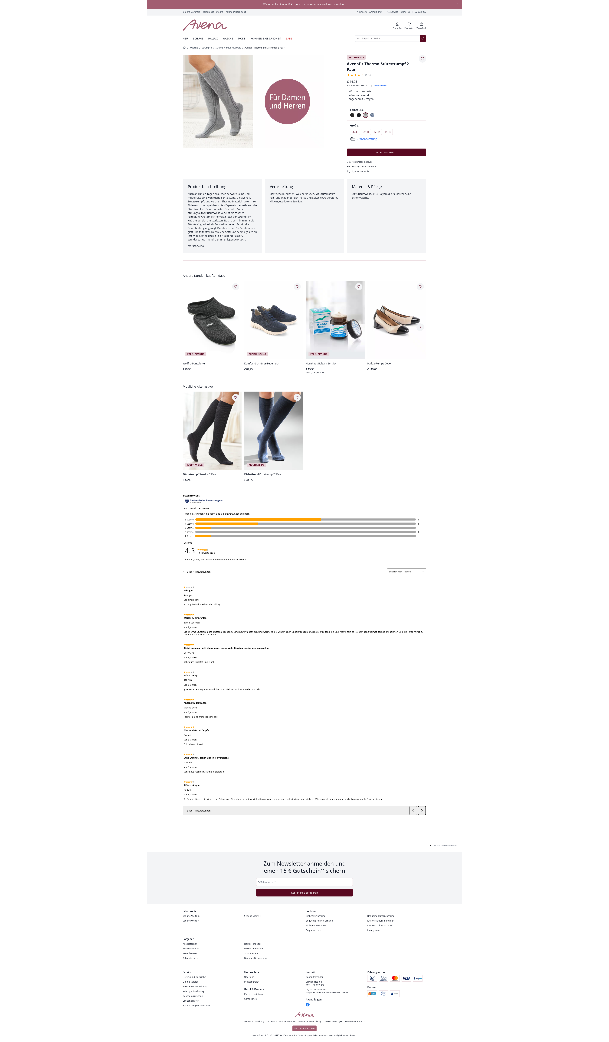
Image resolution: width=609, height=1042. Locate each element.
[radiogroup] (386, 112)
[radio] (352, 115)
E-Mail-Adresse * (267, 882)
